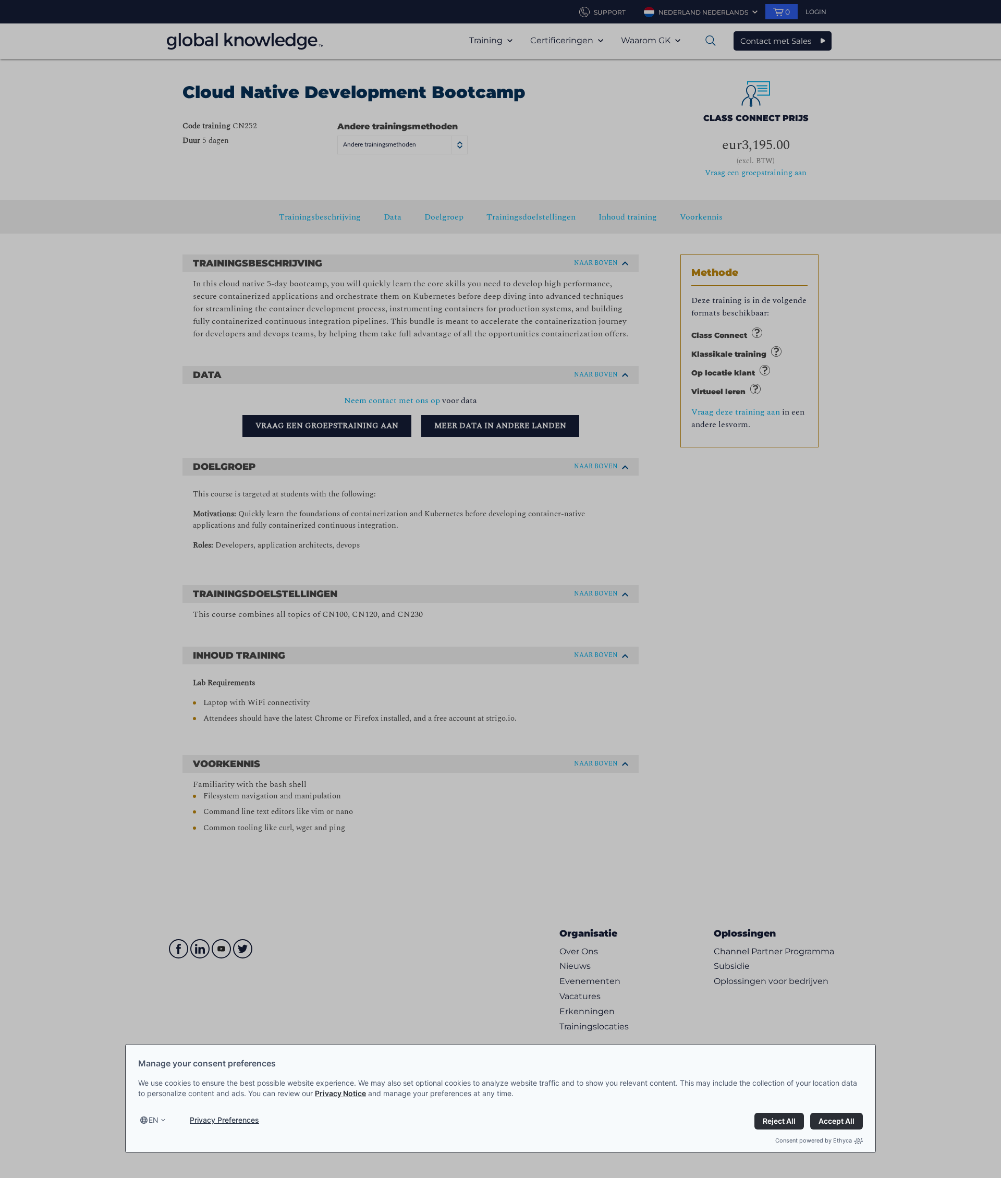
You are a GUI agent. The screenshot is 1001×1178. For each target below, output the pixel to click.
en (153, 1119)
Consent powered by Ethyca (813, 1140)
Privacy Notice (340, 1093)
